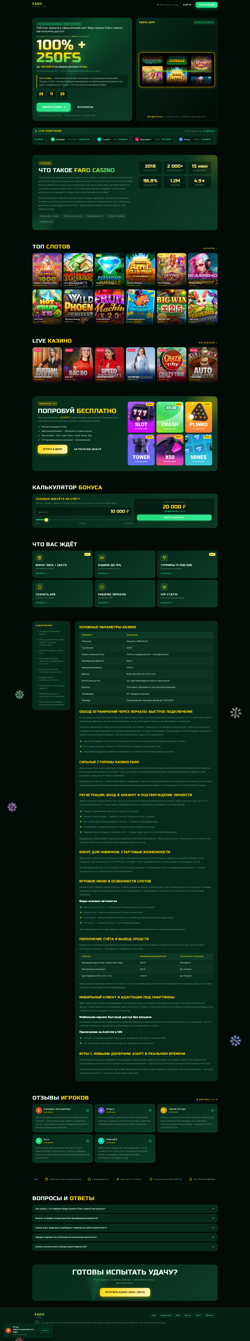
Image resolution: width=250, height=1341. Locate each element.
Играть (45, 1332)
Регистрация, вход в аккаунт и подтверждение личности (51, 661)
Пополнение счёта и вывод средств (52, 686)
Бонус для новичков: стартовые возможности (50, 670)
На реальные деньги (87, 449)
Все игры (209, 248)
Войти (187, 4)
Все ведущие (207, 342)
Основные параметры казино (49, 632)
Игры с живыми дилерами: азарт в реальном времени (51, 703)
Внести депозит (174, 517)
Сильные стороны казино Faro (51, 651)
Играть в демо (52, 449)
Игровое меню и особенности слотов (49, 678)
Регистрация (206, 4)
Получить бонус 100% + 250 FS (125, 1292)
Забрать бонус (52, 107)
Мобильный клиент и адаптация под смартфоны (52, 695)
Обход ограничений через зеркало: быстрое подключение (51, 642)
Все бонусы (85, 107)
